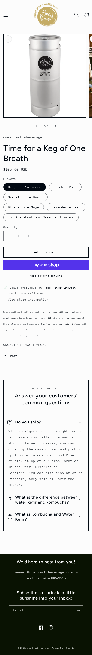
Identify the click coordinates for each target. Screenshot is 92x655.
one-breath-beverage (39, 648)
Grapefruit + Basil (25, 197)
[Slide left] (36, 126)
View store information (28, 299)
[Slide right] (55, 126)
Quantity (10, 227)
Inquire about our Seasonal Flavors (41, 217)
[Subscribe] (78, 610)
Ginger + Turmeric (24, 187)
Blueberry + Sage (23, 207)
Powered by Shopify (63, 648)
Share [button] (13, 356)
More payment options (46, 275)
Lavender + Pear (66, 207)
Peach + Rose (65, 187)
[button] (5, 15)
